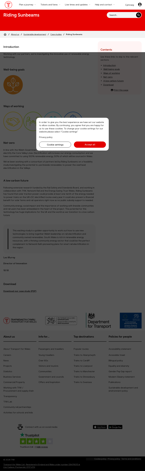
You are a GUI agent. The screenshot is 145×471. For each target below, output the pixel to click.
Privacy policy (45, 137)
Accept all (90, 144)
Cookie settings (55, 144)
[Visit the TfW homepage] (8, 5)
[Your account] (140, 5)
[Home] (5, 34)
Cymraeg (129, 5)
